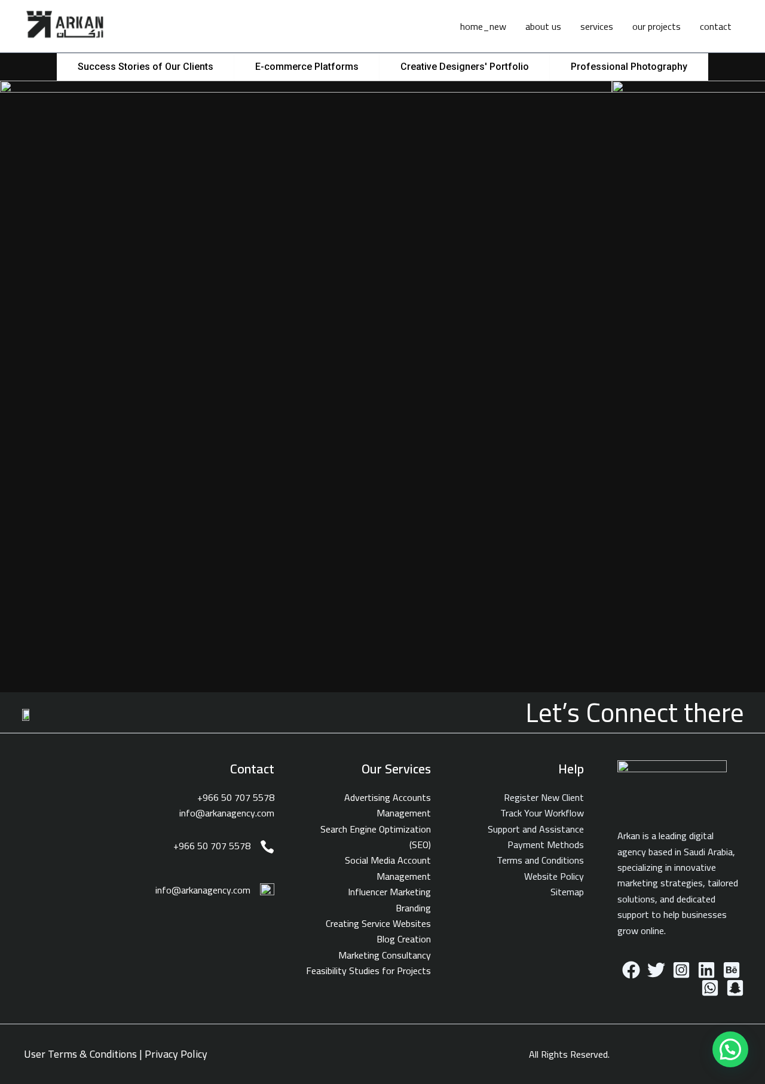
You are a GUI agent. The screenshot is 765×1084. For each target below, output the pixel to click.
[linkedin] (706, 970)
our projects (656, 26)
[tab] (145, 67)
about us (543, 26)
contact (716, 26)
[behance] (731, 970)
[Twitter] (656, 970)
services (596, 26)
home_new (483, 26)
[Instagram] (681, 970)
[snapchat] (735, 988)
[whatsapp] (710, 988)
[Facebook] (631, 970)
